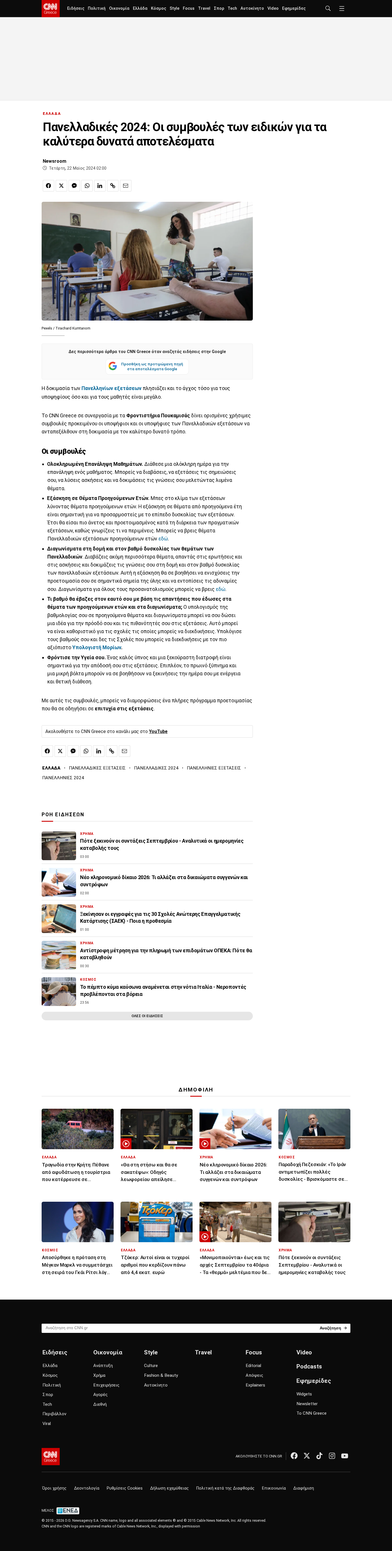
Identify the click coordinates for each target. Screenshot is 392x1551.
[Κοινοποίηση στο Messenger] (74, 185)
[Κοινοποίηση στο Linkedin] (100, 185)
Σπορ (219, 8)
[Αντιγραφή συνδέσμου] (113, 185)
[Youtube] (344, 1455)
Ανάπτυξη (103, 1365)
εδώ (163, 539)
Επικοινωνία (274, 1488)
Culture (151, 1365)
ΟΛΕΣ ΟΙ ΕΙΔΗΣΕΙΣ (147, 1016)
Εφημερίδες (294, 8)
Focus (189, 8)
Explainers (255, 1385)
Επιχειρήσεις (106, 1385)
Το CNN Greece (311, 1413)
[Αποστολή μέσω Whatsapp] (87, 185)
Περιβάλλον (54, 1413)
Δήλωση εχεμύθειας (169, 1488)
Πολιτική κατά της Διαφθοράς (225, 1488)
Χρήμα (99, 1375)
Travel (204, 8)
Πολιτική (97, 8)
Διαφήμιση (303, 1488)
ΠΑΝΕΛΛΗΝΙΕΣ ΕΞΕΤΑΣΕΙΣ (214, 768)
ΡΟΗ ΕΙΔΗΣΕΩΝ (63, 814)
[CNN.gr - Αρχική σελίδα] (51, 1456)
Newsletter (307, 1403)
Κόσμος (158, 8)
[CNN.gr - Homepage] (51, 8)
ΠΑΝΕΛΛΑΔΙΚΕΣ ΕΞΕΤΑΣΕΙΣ (97, 768)
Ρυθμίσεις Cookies (125, 1488)
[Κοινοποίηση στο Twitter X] (61, 185)
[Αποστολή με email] (125, 185)
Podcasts (309, 1366)
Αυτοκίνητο (252, 8)
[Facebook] (294, 1455)
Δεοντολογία (86, 1488)
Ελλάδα (140, 8)
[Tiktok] (319, 1455)
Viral (46, 1423)
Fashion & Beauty (161, 1375)
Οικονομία (119, 8)
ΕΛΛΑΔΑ (52, 113)
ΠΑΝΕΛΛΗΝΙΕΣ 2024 (63, 777)
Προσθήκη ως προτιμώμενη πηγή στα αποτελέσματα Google (152, 366)
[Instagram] (332, 1455)
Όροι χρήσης (54, 1488)
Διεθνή (100, 1404)
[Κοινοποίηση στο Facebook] (48, 185)
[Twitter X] (306, 1455)
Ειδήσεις (75, 8)
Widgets (304, 1394)
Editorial (253, 1365)
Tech (232, 8)
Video (273, 8)
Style (174, 8)
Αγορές (100, 1394)
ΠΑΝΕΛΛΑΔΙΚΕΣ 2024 (156, 768)
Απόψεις (254, 1375)
